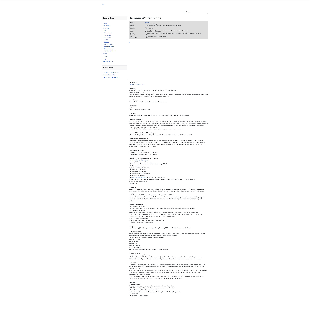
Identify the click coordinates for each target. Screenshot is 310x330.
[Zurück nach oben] (308, 328)
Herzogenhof (107, 35)
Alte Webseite (4, 1)
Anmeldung (37, 1)
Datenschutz (28, 1)
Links (12, 1)
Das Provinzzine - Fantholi (111, 77)
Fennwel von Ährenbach (139, 177)
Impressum (19, 1)
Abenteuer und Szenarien (110, 72)
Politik (105, 31)
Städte (106, 39)
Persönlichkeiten (108, 61)
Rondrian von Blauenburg (136, 84)
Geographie (106, 25)
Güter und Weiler (108, 44)
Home (105, 23)
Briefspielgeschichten (109, 75)
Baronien (106, 42)
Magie (105, 59)
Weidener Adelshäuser (110, 51)
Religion (105, 56)
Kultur (105, 54)
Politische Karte (108, 33)
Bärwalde (147, 22)
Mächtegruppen (108, 48)
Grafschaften (107, 37)
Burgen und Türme (109, 46)
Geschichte (106, 28)
